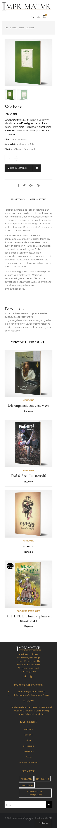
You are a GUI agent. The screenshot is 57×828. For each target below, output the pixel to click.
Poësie (21, 28)
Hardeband (42, 779)
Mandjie (26, 707)
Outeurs (18, 711)
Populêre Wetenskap (28, 611)
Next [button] (49, 63)
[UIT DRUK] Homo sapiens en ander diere (29, 618)
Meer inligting (38, 199)
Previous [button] (8, 63)
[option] (28, 62)
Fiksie (28, 740)
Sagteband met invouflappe (35, 793)
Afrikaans (21, 144)
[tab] (17, 199)
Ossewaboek (29, 711)
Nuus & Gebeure (25, 714)
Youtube (31, 676)
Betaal (35, 707)
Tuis (6, 28)
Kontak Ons (39, 714)
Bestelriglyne (42, 711)
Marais (20, 209)
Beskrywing (18, 199)
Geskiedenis (28, 746)
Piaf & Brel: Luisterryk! (28, 476)
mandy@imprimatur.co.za (33, 691)
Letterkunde (28, 751)
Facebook (25, 676)
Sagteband (29, 149)
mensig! (28, 546)
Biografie (28, 735)
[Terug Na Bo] (48, 817)
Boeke (13, 28)
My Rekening (45, 707)
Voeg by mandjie (17, 168)
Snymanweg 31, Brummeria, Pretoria (33, 695)
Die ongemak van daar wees (28, 405)
